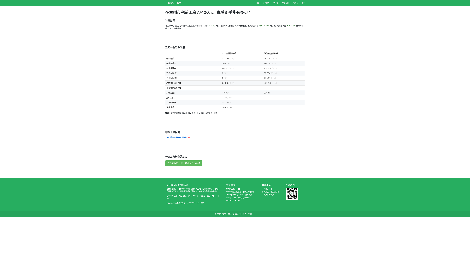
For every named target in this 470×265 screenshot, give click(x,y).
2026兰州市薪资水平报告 (176, 137)
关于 (303, 3)
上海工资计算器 (232, 195)
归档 (250, 214)
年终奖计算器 (267, 189)
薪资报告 (266, 3)
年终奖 (275, 3)
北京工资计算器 (248, 192)
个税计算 (255, 3)
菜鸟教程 (229, 200)
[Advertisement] (209, 37)
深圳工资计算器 (246, 195)
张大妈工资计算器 (173, 189)
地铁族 (237, 200)
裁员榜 (295, 3)
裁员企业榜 (274, 192)
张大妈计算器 (174, 3)
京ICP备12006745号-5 (237, 214)
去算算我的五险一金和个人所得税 (183, 163)
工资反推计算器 (268, 195)
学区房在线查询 (244, 198)
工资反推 (285, 3)
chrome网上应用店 (233, 192)
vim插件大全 (231, 198)
